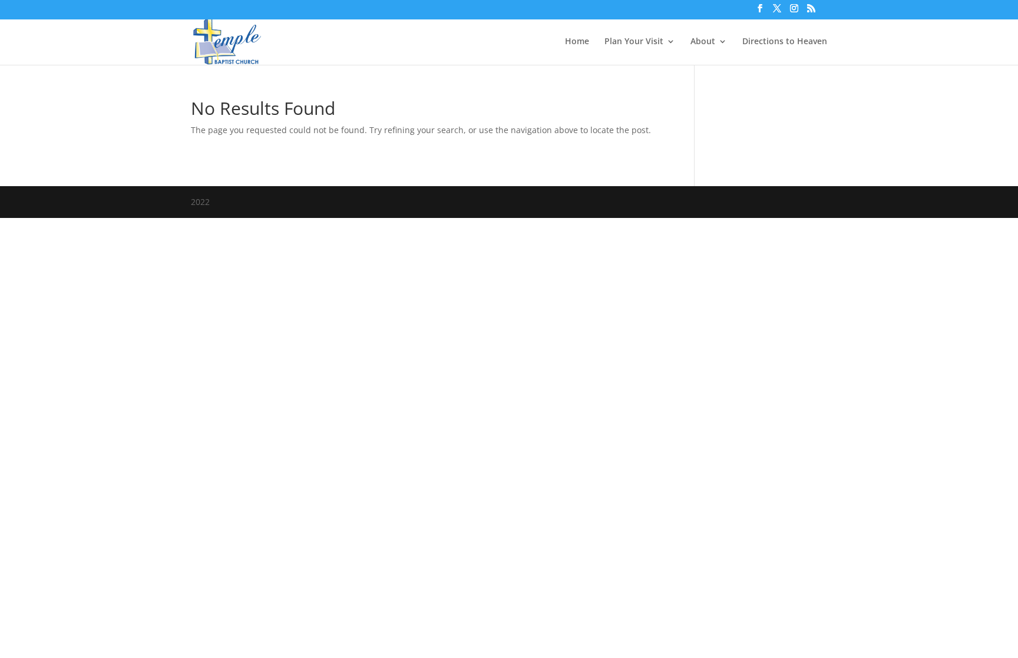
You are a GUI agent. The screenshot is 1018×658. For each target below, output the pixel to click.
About (702, 42)
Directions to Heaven (784, 42)
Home (577, 42)
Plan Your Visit (633, 42)
